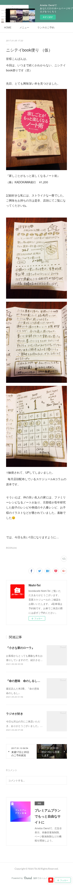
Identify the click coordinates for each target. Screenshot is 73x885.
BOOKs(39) (11, 547)
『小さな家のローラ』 (20, 648)
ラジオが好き (14, 713)
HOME (7, 27)
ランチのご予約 (45, 27)
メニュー (24, 27)
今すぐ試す (48, 17)
